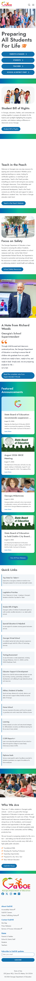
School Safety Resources (12, 269)
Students (17, 60)
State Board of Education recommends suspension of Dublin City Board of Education (17, 419)
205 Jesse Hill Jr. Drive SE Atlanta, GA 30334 (18, 973)
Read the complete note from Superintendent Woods (14, 375)
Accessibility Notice (7, 910)
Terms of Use (18, 971)
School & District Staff (17, 72)
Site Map (4, 923)
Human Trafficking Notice (9, 915)
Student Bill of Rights (11, 129)
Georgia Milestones (14, 495)
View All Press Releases (18, 558)
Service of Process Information (11, 929)
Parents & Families (17, 54)
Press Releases (6, 926)
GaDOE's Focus (9, 866)
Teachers (17, 66)
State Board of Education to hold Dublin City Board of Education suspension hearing (17, 537)
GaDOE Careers (6, 912)
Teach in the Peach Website (13, 203)
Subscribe (18, 960)
